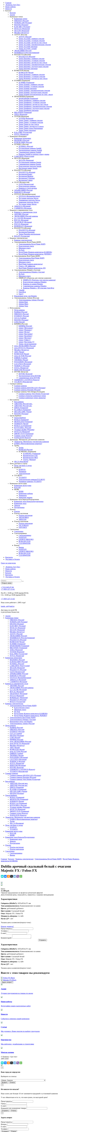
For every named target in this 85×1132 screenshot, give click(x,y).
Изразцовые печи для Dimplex (25, 296)
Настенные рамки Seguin (28, 168)
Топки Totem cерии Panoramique (31, 128)
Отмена (12, 1082)
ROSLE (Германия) (21, 420)
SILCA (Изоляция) (21, 461)
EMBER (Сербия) (20, 358)
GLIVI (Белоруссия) (26, 184)
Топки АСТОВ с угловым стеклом (32, 41)
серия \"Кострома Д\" (27, 342)
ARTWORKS (24, 517)
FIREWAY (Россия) (21, 21)
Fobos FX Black (9, 978)
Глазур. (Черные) (29, 459)
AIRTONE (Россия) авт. (23, 406)
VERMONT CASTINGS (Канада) (26, 380)
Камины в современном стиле (25, 212)
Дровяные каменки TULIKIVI (30, 481)
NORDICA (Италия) (21, 366)
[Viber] (17, 876)
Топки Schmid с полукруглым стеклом (33, 92)
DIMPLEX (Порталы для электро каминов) (39, 280)
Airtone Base (23, 302)
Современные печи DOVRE (29, 378)
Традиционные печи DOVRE (30, 376)
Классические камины (27, 186)
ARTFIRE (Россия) (21, 214)
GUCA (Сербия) (20, 318)
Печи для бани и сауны (23, 465)
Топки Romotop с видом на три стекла (33, 78)
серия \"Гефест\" (25, 340)
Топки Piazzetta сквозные (28, 68)
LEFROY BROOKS (26, 539)
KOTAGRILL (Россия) (22, 428)
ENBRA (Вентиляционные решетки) (28, 444)
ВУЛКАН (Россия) (26, 450)
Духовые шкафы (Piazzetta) (24, 430)
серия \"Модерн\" (25, 338)
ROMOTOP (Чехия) (26, 72)
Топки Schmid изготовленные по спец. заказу (36, 94)
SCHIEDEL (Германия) (31, 454)
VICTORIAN (24, 525)
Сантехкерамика (25, 535)
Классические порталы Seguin (30, 166)
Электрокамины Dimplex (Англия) (32, 272)
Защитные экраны (25, 497)
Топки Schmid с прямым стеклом (31, 84)
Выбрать (5, 1082)
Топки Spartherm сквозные (29, 110)
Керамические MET (30, 457)
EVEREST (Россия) (21, 316)
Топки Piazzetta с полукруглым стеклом (33, 66)
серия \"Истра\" (24, 332)
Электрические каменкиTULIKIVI (32, 479)
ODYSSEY (23, 527)
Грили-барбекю (20, 418)
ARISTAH (22, 519)
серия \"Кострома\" (26, 334)
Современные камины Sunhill (30, 152)
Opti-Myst (22, 292)
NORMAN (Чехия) (21, 424)
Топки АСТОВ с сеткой (28, 49)
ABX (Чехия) (19, 352)
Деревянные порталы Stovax (29, 200)
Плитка (17, 511)
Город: (3, 1104)
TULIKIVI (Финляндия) (23, 382)
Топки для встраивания (27, 344)
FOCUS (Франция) (21, 224)
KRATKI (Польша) (21, 25)
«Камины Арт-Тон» (12, 5)
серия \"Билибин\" (25, 336)
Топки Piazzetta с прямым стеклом (31, 59)
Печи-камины (19, 310)
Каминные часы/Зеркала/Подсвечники (28, 501)
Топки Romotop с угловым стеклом (32, 76)
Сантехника (18, 531)
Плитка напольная (26, 523)
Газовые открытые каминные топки (32, 396)
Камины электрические (23, 240)
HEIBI (21, 491)
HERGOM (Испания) (22, 370)
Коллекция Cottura (25, 180)
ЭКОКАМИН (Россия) (22, 51)
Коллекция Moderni (26, 176)
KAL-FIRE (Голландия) (23, 132)
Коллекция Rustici (25, 174)
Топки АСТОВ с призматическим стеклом (35, 45)
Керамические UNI (30, 456)
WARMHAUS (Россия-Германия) (26, 53)
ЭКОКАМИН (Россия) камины (26, 216)
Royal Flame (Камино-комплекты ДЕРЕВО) (35, 254)
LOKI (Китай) (19, 322)
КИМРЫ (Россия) (25, 326)
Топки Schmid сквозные (28, 88)
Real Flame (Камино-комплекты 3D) (32, 268)
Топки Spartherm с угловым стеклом (32, 102)
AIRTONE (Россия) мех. (23, 404)
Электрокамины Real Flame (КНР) (31, 258)
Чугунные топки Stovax (28, 204)
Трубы (21, 448)
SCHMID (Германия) (26, 82)
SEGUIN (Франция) (21, 31)
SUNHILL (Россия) (26, 146)
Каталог (13, 13)
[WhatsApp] (21, 876)
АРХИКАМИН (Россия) (23, 190)
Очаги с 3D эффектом (27, 266)
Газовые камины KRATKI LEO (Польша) (29, 388)
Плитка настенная (25, 515)
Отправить (5, 1110)
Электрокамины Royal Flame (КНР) (32, 244)
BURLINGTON (24, 541)
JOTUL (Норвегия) (21, 134)
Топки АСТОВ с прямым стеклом (31, 39)
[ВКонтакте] (5, 876)
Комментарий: (6, 938)
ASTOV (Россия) (25, 37)
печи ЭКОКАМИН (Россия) (25, 346)
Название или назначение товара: (13, 1108)
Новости (8, 9)
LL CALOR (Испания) (22, 218)
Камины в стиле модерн (28, 188)
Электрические (24, 473)
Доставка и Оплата (12, 559)
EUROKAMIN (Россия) (23, 142)
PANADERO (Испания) (23, 362)
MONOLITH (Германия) (23, 422)
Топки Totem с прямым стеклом (31, 120)
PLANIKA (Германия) (22, 410)
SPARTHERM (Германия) (28, 98)
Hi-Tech (21, 250)
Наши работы (10, 7)
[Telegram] (14, 876)
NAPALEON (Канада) (22, 438)
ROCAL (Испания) (21, 220)
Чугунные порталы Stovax (28, 198)
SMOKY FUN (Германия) (23, 434)
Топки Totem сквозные (27, 130)
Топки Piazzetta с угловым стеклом (32, 61)
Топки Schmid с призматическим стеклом (34, 90)
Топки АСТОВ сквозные (28, 47)
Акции (12, 15)
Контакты (9, 557)
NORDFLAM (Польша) (23, 23)
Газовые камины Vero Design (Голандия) (34, 394)
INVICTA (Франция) (22, 29)
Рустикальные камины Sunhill (30, 148)
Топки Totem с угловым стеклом (31, 122)
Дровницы (23, 495)
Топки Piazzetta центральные (29, 234)
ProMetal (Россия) (20, 312)
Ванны (21, 547)
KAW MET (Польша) (22, 27)
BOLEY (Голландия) (22, 236)
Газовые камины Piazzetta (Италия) (27, 390)
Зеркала (17, 505)
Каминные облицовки (22, 138)
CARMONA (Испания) (23, 208)
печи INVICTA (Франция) (24, 348)
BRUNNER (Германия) (23, 112)
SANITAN (22, 537)
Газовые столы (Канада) (23, 436)
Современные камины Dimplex (35, 286)
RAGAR (17, 487)
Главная (8, 3)
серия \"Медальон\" (26, 328)
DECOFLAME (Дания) (23, 412)
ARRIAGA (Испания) (22, 206)
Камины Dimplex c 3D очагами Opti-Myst (38, 288)
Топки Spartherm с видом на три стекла (33, 104)
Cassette (21, 290)
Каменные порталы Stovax (29, 202)
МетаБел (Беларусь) (21, 33)
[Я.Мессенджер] (2, 876)
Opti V (21, 294)
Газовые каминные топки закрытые (32, 398)
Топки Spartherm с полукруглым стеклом (34, 108)
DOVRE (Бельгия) (25, 374)
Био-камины (19, 402)
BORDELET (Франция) (23, 226)
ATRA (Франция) (20, 114)
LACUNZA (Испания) (22, 364)
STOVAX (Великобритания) (29, 196)
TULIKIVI (22, 477)
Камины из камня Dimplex (33, 284)
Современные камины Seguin (30, 164)
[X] (11, 876)
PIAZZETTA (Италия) (27, 57)
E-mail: (3, 933)
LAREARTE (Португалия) (24, 156)
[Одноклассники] (8, 876)
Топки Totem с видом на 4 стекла (31, 126)
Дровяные (22, 471)
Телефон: (4, 931)
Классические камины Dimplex (35, 282)
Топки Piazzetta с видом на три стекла (33, 63)
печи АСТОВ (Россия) (22, 356)
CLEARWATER (24, 543)
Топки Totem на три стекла (29, 124)
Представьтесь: (6, 929)
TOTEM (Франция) (26, 118)
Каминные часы (20, 503)
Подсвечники (19, 507)
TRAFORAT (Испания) (23, 222)
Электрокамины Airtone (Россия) (31, 300)
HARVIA (22, 469)
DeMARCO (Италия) (22, 192)
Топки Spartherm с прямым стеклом (32, 100)
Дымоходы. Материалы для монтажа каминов (31, 442)
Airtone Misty (23, 304)
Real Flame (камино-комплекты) (31, 264)
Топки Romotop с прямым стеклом (32, 74)
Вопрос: (4, 1124)
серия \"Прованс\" (25, 330)
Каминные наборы (26, 493)
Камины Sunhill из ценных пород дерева (34, 154)
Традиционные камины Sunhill (30, 150)
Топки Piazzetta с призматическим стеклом (35, 64)
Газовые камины (20, 386)
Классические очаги (26, 246)
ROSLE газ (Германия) (22, 426)
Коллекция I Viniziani (27, 178)
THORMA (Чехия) (21, 360)
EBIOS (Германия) (21, 408)
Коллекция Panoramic (27, 232)
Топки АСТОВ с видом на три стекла (33, 43)
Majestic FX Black (9, 980)
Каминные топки (20, 19)
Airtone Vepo (23, 306)
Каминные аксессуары (22, 485)
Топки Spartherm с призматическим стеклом (35, 106)
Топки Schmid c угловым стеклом (31, 86)
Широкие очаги (25, 248)
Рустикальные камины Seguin (30, 162)
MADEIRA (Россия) (21, 140)
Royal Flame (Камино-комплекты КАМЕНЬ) (35, 252)
